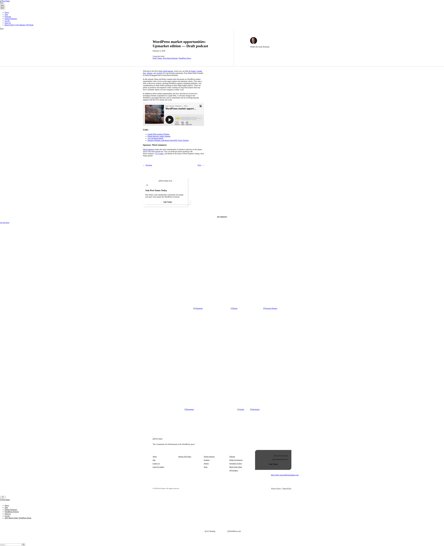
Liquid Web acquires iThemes (158, 134)
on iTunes (192, 71)
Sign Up (8, 23)
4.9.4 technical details (155, 138)
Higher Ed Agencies (235, 460)
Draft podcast (168, 71)
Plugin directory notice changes (159, 136)
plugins (206, 463)
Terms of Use (286, 488)
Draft (154, 58)
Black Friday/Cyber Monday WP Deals (19, 25)
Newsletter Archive (235, 463)
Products (207, 460)
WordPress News (185, 58)
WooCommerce (148, 149)
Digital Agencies (209, 456)
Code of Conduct (158, 467)
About (155, 456)
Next (199, 165)
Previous (149, 165)
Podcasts (8, 17)
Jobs (6, 15)
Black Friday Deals (235, 467)
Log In (7, 21)
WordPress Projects (12, 512)
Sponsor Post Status (184, 456)
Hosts (205, 467)
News (7, 12)
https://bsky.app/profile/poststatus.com (285, 475)
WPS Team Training (181, 140)
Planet (159, 58)
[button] (2, 3)
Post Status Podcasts (170, 58)
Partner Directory (11, 19)
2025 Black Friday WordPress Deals (18, 518)
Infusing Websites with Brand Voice (161, 140)
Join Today (167, 202)
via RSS (159, 73)
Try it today (159, 154)
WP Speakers (233, 470)
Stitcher (149, 73)
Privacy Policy (276, 488)
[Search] (23, 544)
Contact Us (156, 463)
